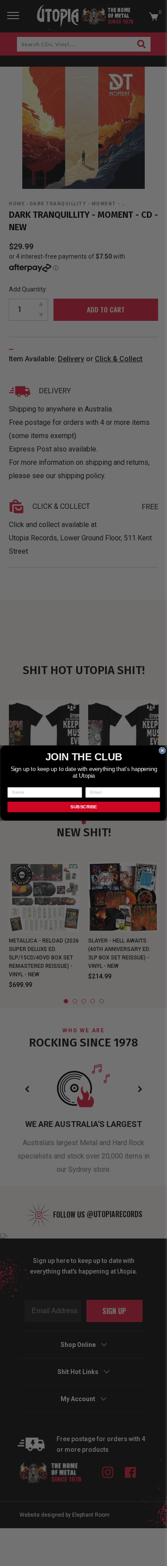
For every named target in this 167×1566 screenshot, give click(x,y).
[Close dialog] (162, 751)
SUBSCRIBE (83, 806)
